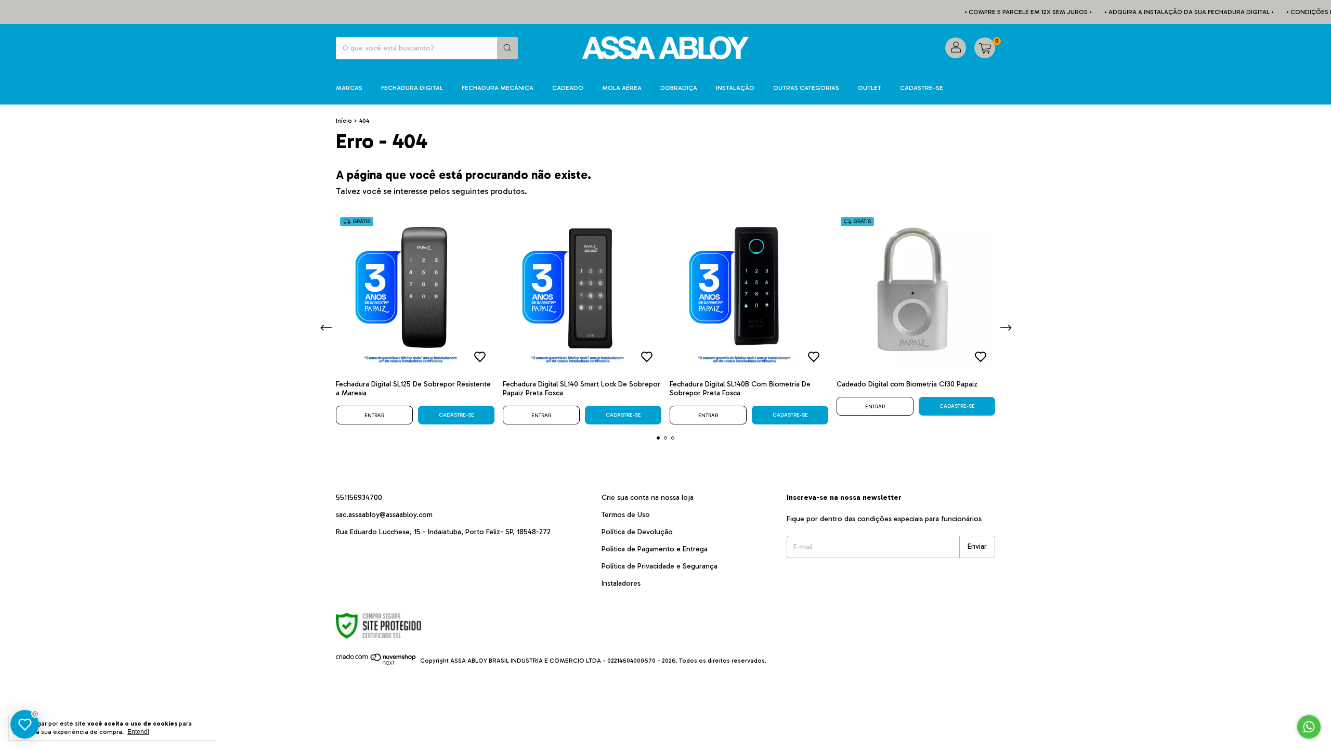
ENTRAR (374, 415)
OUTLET (869, 88)
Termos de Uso (626, 514)
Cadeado (567, 88)
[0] (984, 47)
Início (344, 120)
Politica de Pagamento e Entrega (655, 549)
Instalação (735, 88)
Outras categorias (806, 88)
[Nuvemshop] (376, 663)
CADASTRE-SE (921, 88)
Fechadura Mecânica (497, 88)
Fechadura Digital (412, 88)
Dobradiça (678, 88)
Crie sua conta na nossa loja (648, 497)
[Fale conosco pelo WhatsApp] (1309, 727)
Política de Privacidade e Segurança (659, 566)
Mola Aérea (622, 88)
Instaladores (621, 583)
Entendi (138, 731)
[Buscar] (507, 48)
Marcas (349, 88)
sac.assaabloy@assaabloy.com (384, 514)
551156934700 (359, 497)
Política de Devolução (637, 531)
